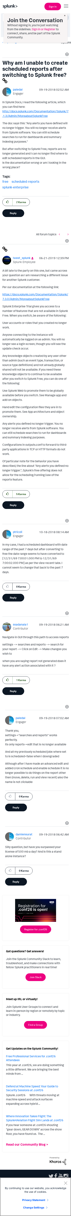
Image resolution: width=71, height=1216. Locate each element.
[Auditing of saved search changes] (60, 234)
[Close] (65, 1183)
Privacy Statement (33, 1200)
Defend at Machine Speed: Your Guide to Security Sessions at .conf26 (32, 1088)
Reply (13, 213)
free (5, 181)
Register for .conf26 (35, 929)
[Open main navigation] (66, 6)
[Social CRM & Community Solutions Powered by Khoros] (58, 1160)
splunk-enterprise (15, 187)
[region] (35, 1197)
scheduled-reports (25, 181)
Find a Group (35, 1024)
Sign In (53, 6)
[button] (66, 54)
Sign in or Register (43, 29)
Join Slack (36, 977)
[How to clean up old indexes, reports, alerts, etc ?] (67, 234)
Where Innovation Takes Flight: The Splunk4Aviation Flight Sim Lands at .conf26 (34, 1118)
